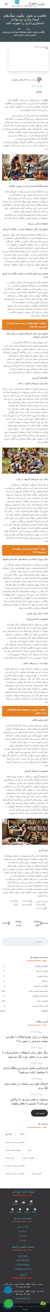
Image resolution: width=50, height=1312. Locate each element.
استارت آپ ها (42, 971)
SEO (22, 1134)
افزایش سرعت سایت (14, 1142)
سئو (30, 1150)
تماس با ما (23, 1235)
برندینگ (45, 981)
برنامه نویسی (42, 976)
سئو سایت (9, 1158)
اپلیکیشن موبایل (41, 966)
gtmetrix (8, 1134)
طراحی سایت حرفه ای (15, 1165)
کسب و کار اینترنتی (40, 1006)
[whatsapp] (8, 1303)
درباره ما (22, 1240)
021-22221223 (23, 1260)
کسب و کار (36, 1173)
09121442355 (23, 1265)
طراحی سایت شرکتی (14, 1173)
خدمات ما (23, 1231)
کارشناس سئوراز (19, 79)
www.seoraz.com (23, 1298)
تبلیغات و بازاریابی (40, 986)
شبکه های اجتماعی (40, 996)
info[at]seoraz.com (23, 1269)
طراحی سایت (42, 1001)
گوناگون (38, 92)
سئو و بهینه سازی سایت (38, 991)
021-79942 (23, 1256)
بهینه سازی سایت (13, 1150)
